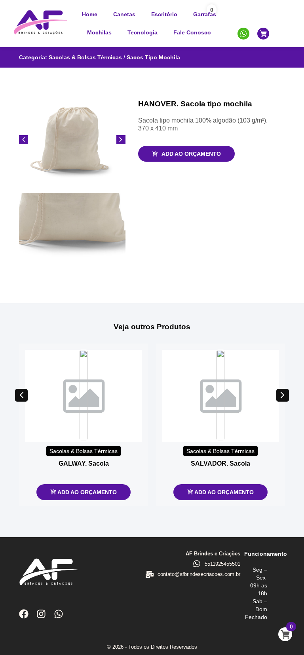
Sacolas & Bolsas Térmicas (85, 57)
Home (89, 14)
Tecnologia (142, 32)
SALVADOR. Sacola (220, 463)
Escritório (164, 14)
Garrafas (204, 14)
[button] (21, 395)
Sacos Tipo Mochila (153, 57)
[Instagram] (41, 614)
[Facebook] (23, 614)
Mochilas (99, 32)
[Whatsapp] (58, 614)
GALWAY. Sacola (84, 463)
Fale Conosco (192, 32)
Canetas (124, 14)
